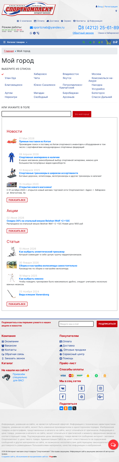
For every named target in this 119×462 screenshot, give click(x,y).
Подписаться (107, 324)
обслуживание (22, 456)
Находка (97, 84)
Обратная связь (14, 354)
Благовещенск (13, 84)
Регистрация (111, 6)
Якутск (67, 78)
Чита (37, 78)
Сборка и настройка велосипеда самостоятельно (48, 265)
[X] (74, 408)
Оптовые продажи (75, 349)
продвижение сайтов (39, 456)
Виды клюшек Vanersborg (34, 294)
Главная (9, 50)
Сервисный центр (73, 354)
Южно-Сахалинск (44, 84)
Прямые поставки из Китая (35, 141)
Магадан (39, 92)
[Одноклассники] (66, 408)
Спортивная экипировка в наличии (39, 157)
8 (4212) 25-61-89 (100, 27)
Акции (12, 210)
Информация (95, 21)
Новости (14, 131)
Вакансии (11, 345)
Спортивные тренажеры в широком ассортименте (48, 173)
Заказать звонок (15, 358)
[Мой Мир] (70, 408)
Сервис (67, 21)
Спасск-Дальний (102, 97)
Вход (100, 6)
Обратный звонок (83, 33)
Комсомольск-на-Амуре (100, 79)
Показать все (17, 200)
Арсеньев (68, 97)
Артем (9, 92)
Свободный (41, 97)
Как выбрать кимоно (31, 278)
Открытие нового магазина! (35, 187)
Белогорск (98, 92)
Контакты (81, 21)
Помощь (68, 358)
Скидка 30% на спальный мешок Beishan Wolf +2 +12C (38, 220)
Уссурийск (98, 88)
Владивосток (71, 74)
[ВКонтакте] (61, 408)
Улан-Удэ (10, 78)
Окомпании (12, 341)
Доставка (54, 21)
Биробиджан (70, 92)
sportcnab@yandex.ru (48, 27)
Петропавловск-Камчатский (71, 86)
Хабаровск (40, 74)
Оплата (40, 21)
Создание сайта (8, 456)
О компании (26, 21)
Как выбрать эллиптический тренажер (41, 251)
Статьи (13, 241)
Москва (96, 74)
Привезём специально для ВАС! (18, 377)
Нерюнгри (11, 97)
